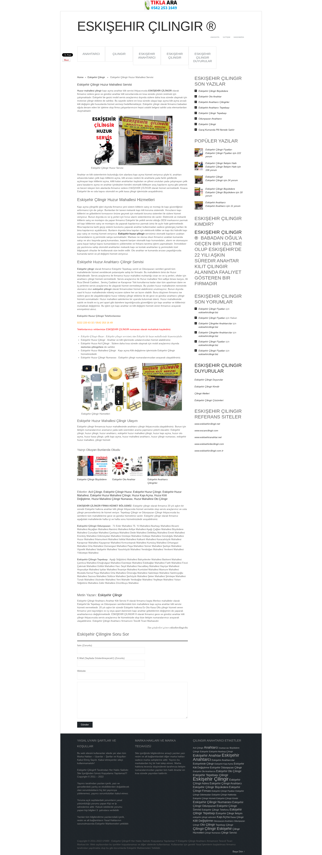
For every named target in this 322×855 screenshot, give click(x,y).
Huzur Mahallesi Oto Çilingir (151, 498)
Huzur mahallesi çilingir (89, 90)
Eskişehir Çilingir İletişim (229, 813)
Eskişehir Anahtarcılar (223, 760)
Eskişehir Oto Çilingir (228, 771)
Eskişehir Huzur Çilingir (147, 491)
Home (80, 77)
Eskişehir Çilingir (175, 55)
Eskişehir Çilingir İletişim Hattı (221, 163)
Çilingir (119, 54)
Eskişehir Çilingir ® (146, 26)
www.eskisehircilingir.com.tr (209, 450)
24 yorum (221, 180)
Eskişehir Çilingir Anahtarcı (226, 783)
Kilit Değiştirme (203, 820)
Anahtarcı (91, 54)
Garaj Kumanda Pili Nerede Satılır (216, 129)
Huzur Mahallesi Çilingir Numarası (112, 498)
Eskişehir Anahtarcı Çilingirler (214, 102)
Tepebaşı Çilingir (224, 824)
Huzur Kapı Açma (142, 495)
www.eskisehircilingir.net (207, 423)
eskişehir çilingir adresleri (204, 817)
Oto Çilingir (207, 824)
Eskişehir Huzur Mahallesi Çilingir (110, 495)
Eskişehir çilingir (85, 269)
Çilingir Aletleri (202, 393)
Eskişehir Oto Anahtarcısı (204, 771)
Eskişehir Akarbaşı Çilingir (221, 751)
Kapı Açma (223, 816)
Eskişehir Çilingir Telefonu (215, 809)
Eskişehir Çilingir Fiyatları (218, 149)
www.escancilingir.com (206, 430)
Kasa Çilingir (237, 817)
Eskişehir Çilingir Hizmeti (204, 798)
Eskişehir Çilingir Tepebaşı (213, 113)
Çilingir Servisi (229, 832)
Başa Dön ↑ (239, 851)
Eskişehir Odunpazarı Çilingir (226, 767)
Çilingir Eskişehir (218, 828)
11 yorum (222, 206)
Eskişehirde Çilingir (203, 763)
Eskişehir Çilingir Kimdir (207, 386)
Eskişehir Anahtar (207, 755)
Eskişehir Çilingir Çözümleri (209, 400)
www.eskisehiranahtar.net (208, 437)
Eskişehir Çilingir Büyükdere (92, 479)
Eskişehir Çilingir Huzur (117, 491)
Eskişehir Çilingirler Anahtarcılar (215, 323)
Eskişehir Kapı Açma (223, 764)
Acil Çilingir (95, 491)
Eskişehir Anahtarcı (146, 55)
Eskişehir (204, 751)
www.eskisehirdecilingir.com (209, 444)
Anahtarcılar (224, 748)
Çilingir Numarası (213, 833)
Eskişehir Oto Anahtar (123, 479)
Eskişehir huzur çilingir (131, 233)
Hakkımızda (239, 37)
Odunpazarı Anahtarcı (210, 118)
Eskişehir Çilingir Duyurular (202, 57)
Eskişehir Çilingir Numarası (212, 802)
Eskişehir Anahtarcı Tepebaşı (214, 107)
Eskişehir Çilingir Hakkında (224, 795)
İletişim (226, 37)
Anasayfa (214, 37)
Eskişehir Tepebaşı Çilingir (210, 775)
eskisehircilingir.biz (179, 627)
